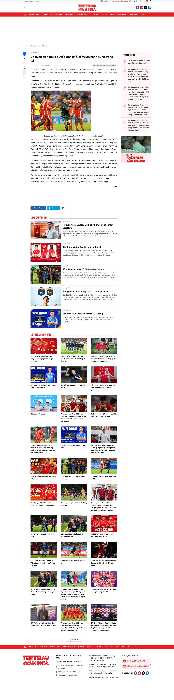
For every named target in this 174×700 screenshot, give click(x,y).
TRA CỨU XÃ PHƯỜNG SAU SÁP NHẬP (122, 1)
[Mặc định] (24, 72)
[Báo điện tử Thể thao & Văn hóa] (87, 7)
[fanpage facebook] (137, 7)
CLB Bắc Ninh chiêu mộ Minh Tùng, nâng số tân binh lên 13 (43, 386)
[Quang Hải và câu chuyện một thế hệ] (74, 550)
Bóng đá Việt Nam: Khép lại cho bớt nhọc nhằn (85, 291)
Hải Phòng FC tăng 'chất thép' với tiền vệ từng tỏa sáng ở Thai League (103, 387)
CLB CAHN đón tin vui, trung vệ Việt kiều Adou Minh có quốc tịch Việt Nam (43, 563)
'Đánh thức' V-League (38, 414)
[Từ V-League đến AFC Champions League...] (46, 274)
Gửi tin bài (138, 1)
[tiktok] (145, 7)
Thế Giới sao (122, 14)
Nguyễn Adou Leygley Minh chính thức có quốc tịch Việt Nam (88, 226)
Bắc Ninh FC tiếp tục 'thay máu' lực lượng (83, 313)
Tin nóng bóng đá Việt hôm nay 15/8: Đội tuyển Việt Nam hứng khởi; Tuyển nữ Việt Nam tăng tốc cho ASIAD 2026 (43, 448)
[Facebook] (143, 1)
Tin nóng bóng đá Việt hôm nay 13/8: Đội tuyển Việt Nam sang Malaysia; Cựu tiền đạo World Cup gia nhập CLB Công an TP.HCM (103, 506)
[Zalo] (149, 7)
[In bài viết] (24, 63)
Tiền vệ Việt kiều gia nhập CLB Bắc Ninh (73, 446)
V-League (45, 46)
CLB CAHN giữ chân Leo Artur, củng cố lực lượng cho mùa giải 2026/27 (42, 358)
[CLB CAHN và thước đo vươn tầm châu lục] (74, 466)
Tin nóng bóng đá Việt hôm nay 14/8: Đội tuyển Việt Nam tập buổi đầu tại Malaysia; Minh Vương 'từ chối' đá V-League (103, 448)
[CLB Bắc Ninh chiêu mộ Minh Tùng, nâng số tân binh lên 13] (44, 374)
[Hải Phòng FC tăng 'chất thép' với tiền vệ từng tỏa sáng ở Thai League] (104, 374)
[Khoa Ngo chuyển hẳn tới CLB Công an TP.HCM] (74, 492)
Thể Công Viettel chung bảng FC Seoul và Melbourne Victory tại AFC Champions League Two (104, 358)
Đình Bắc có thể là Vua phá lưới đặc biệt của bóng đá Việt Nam (104, 415)
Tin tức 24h (48, 14)
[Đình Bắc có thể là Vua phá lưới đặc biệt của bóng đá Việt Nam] (104, 403)
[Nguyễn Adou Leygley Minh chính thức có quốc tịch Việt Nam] (46, 230)
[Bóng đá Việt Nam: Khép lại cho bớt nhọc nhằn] (46, 296)
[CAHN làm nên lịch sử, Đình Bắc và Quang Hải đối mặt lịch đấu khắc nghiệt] (104, 550)
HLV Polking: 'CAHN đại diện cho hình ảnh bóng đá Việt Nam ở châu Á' (43, 625)
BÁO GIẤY (106, 1)
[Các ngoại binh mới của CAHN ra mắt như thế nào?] (74, 523)
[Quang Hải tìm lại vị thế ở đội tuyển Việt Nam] (104, 466)
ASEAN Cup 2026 (34, 14)
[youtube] (141, 7)
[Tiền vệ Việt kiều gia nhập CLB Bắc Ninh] (74, 434)
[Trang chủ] (25, 14)
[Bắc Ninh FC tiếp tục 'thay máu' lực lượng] (46, 318)
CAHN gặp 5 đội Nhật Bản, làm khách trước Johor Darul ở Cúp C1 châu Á (73, 358)
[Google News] (104, 66)
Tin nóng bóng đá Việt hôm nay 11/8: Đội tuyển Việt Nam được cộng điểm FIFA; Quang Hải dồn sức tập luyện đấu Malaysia (74, 626)
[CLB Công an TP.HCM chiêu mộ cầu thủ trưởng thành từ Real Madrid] (44, 492)
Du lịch (104, 14)
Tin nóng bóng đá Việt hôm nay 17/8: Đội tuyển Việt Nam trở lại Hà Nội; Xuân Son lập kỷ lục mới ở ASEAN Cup (73, 417)
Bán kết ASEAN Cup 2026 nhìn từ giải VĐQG (73, 386)
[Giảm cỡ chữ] (24, 75)
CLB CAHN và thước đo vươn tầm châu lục (73, 478)
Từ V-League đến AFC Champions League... (84, 269)
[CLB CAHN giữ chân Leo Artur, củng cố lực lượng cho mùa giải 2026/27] (44, 346)
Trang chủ (26, 46)
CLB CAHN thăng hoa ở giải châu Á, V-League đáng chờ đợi (104, 590)
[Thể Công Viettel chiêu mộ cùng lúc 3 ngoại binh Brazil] (104, 523)
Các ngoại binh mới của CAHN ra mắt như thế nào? (72, 535)
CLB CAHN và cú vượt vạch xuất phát (42, 535)
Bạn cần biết (134, 14)
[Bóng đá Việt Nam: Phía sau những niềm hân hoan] (44, 466)
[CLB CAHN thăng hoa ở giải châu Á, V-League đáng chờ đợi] (104, 579)
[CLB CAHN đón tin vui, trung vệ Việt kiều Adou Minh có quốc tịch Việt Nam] (44, 550)
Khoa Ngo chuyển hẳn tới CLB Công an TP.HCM (74, 504)
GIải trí (112, 14)
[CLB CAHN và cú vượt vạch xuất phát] (44, 523)
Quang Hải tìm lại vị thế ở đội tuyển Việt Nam (103, 478)
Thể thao (58, 14)
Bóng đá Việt (69, 14)
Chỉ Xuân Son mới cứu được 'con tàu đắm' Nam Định (139, 62)
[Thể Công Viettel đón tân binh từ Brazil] (46, 252)
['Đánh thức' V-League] (44, 403)
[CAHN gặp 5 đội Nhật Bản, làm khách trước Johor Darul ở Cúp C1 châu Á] (74, 346)
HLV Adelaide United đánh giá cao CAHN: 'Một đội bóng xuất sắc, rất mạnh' (43, 591)
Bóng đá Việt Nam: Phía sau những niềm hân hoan (43, 478)
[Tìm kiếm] (24, 7)
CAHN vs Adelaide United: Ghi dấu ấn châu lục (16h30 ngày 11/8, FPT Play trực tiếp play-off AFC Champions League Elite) (103, 626)
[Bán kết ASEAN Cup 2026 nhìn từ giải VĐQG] (74, 374)
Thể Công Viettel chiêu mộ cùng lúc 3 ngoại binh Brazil (102, 535)
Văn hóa (96, 14)
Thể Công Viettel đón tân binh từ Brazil (82, 247)
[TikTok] (150, 1)
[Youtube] (147, 1)
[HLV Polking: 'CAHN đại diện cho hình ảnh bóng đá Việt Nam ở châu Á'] (44, 612)
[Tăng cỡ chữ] (24, 68)
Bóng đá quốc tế (83, 14)
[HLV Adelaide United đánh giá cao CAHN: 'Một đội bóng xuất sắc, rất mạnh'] (44, 579)
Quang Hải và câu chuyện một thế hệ (73, 562)
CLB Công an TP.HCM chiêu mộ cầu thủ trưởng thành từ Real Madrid (43, 504)
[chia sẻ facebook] (24, 59)
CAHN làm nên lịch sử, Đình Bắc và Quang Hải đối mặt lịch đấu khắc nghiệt (103, 563)
